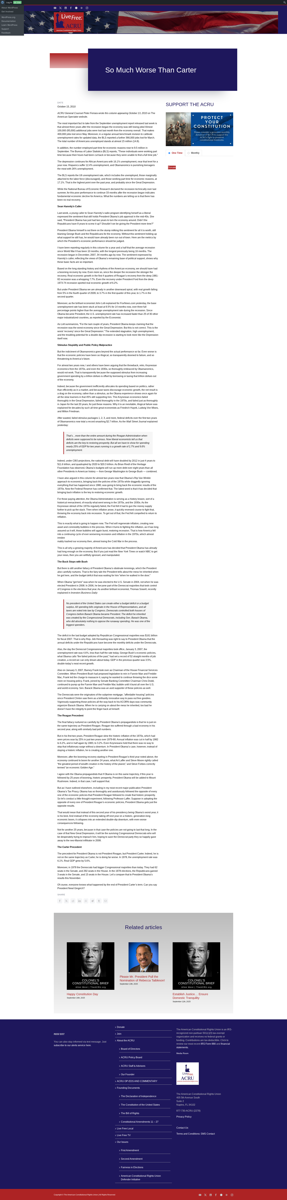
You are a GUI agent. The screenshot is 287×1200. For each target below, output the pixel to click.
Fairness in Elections (132, 1167)
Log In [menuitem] (9, 2)
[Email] (105, 901)
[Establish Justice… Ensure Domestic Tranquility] (196, 943)
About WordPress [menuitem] (9, 7)
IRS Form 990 (208, 1044)
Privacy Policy (183, 1116)
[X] (66, 901)
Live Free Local (125, 1128)
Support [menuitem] (5, 29)
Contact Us (182, 1127)
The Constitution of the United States (140, 1104)
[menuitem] (2, 2)
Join (119, 1034)
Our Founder (127, 1074)
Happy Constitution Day (82, 994)
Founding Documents (128, 1088)
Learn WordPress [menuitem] (9, 25)
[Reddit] (73, 901)
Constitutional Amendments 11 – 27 (139, 1122)
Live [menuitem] (19, 2)
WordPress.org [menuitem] (8, 17)
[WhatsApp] (86, 901)
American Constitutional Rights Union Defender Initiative (141, 1178)
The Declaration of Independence (138, 1096)
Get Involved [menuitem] (7, 11)
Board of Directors (130, 1049)
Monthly (194, 153)
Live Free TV (124, 1135)
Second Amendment (131, 1159)
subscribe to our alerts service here (72, 1045)
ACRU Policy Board (131, 1057)
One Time (177, 153)
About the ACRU (126, 1040)
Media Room (182, 1053)
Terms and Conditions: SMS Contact (195, 1133)
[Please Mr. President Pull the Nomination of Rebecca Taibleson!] (143, 943)
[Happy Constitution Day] (90, 943)
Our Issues (122, 1142)
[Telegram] (92, 901)
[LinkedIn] (79, 901)
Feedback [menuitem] (5, 33)
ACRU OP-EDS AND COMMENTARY (137, 1081)
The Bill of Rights (130, 1113)
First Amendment (130, 1150)
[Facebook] (60, 901)
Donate (172, 167)
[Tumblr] (99, 901)
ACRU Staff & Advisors (133, 1066)
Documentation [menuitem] (8, 21)
